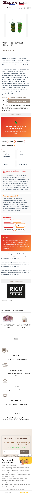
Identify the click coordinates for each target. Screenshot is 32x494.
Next (17, 339)
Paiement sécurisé (16, 370)
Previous (15, 339)
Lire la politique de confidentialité (9, 486)
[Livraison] (5, 365)
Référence (4, 301)
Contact (16, 386)
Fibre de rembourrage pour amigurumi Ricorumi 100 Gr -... (24, 325)
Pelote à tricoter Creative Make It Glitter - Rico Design (8, 325)
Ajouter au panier (20, 101)
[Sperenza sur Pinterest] (19, 424)
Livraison (16, 356)
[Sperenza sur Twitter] (13, 424)
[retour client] (5, 396)
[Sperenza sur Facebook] (15, 424)
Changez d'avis (16, 401)
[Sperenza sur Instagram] (17, 424)
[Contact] (5, 351)
